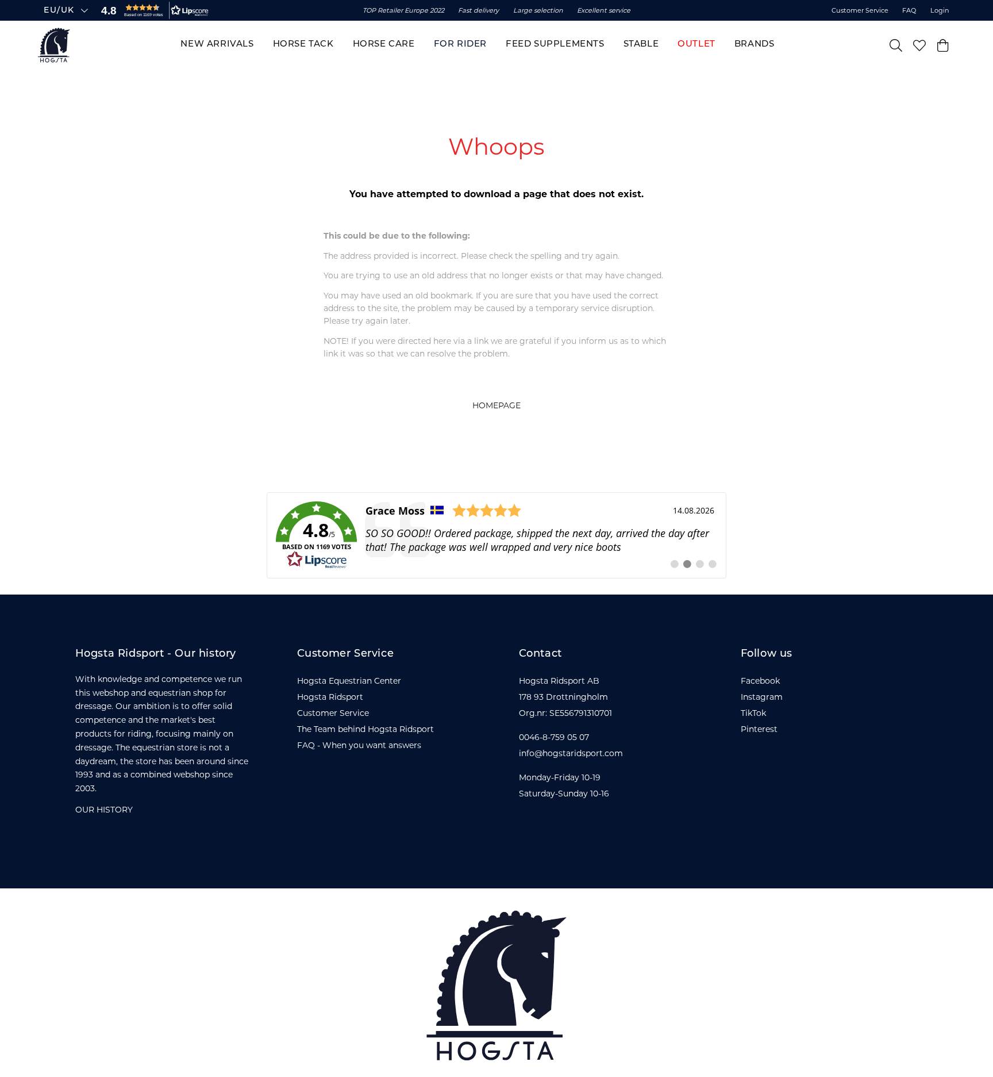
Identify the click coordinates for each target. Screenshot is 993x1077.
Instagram (762, 697)
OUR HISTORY (104, 809)
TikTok (753, 713)
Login (939, 10)
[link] (496, 535)
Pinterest (759, 729)
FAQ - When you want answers (359, 745)
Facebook (760, 681)
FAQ (909, 10)
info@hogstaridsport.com (571, 753)
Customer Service (860, 10)
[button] (152, 10)
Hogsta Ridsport (330, 697)
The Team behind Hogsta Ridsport (365, 729)
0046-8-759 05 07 (554, 737)
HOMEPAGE (496, 405)
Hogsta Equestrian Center (349, 681)
